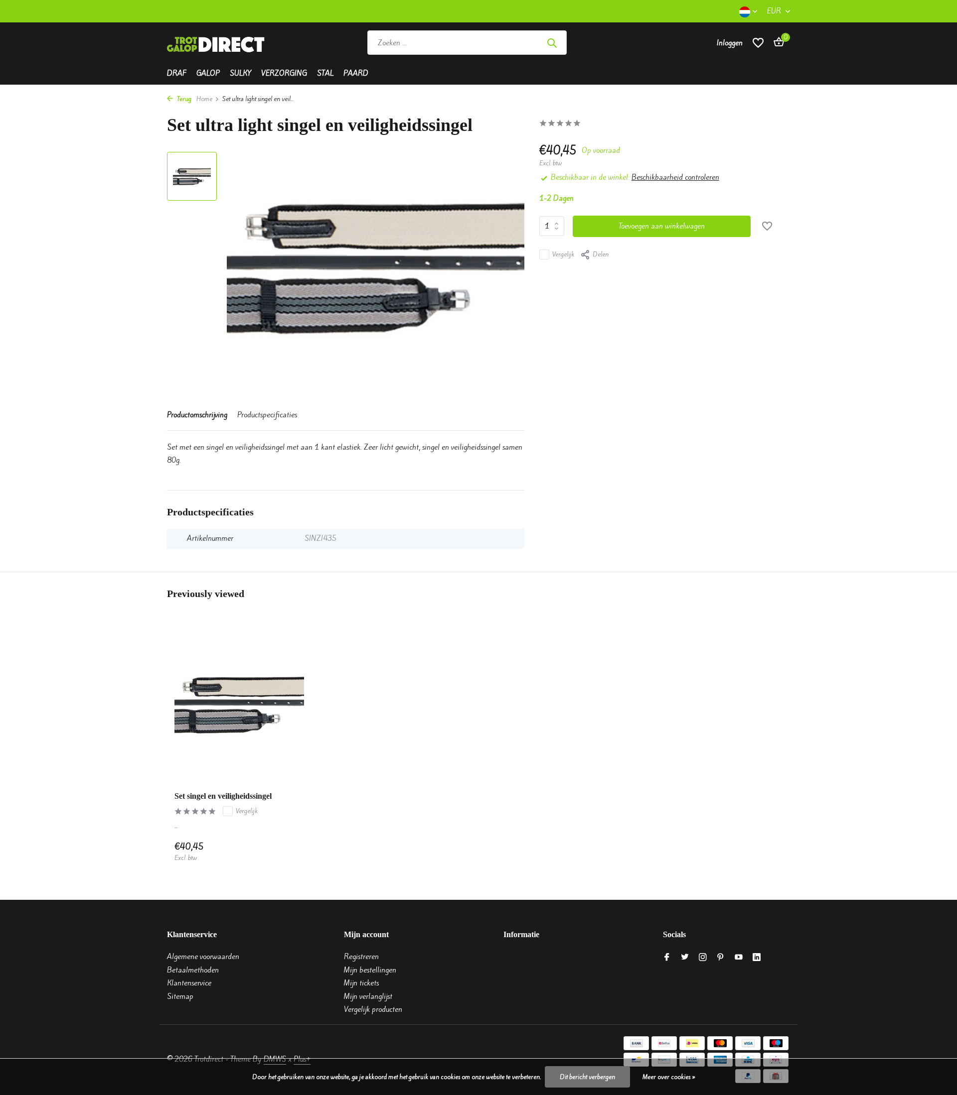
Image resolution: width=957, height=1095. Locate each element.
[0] (776, 42)
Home (204, 99)
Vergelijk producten (373, 1009)
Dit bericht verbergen (587, 1077)
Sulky (240, 73)
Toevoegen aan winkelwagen (662, 226)
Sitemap (180, 996)
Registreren (361, 957)
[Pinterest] (721, 957)
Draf (176, 73)
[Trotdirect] (217, 43)
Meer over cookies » (668, 1077)
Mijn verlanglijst (368, 996)
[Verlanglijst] (758, 42)
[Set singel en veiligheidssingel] (239, 704)
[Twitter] (685, 957)
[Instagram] (703, 957)
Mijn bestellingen (370, 970)
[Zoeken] (551, 43)
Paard (355, 73)
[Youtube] (739, 957)
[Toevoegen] (287, 851)
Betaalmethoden (193, 970)
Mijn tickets (361, 983)
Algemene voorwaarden (203, 957)
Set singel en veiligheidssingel (223, 796)
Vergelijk (563, 254)
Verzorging (284, 73)
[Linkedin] (757, 957)
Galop (208, 73)
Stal (325, 73)
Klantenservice (189, 983)
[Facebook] (667, 957)
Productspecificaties (267, 415)
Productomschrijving (197, 415)
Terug (183, 99)
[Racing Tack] (639, 42)
